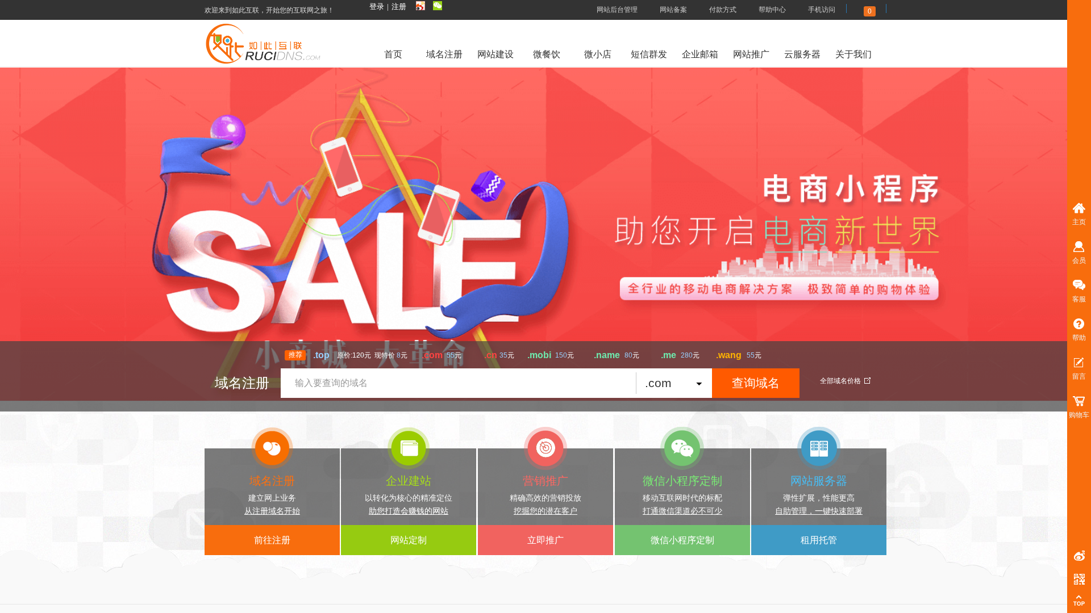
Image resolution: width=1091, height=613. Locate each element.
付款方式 (722, 10)
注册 (399, 6)
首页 (393, 54)
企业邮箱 (700, 54)
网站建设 (495, 54)
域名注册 (444, 54)
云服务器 (802, 54)
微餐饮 (546, 54)
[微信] (437, 6)
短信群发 (649, 54)
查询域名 (756, 382)
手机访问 (821, 10)
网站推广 (751, 54)
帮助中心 (772, 10)
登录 (376, 6)
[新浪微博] (420, 6)
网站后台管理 (617, 10)
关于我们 (853, 54)
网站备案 (673, 10)
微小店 (597, 54)
